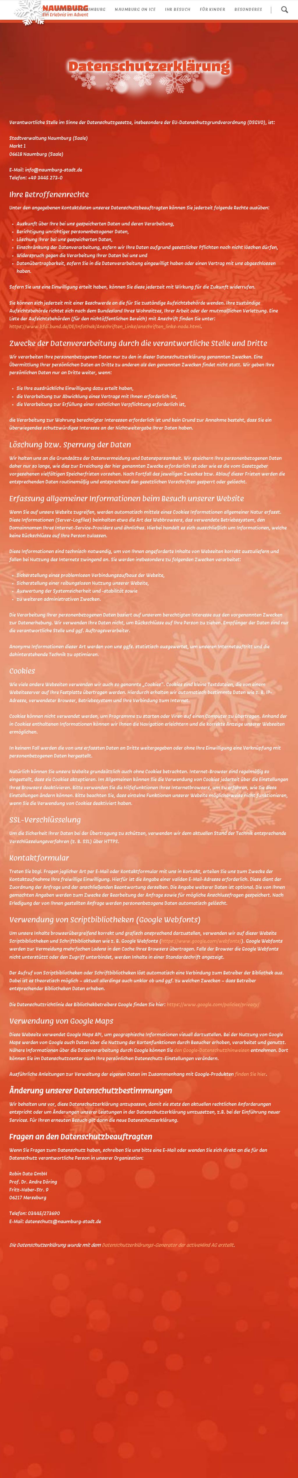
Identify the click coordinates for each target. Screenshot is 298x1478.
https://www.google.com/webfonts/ (201, 941)
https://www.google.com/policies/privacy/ (213, 1004)
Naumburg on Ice (135, 10)
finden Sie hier (250, 1074)
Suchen (284, 10)
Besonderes (248, 10)
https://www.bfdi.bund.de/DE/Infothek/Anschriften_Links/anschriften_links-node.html (105, 326)
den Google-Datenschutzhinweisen (211, 1050)
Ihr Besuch (178, 10)
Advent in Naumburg (81, 10)
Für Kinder (213, 10)
